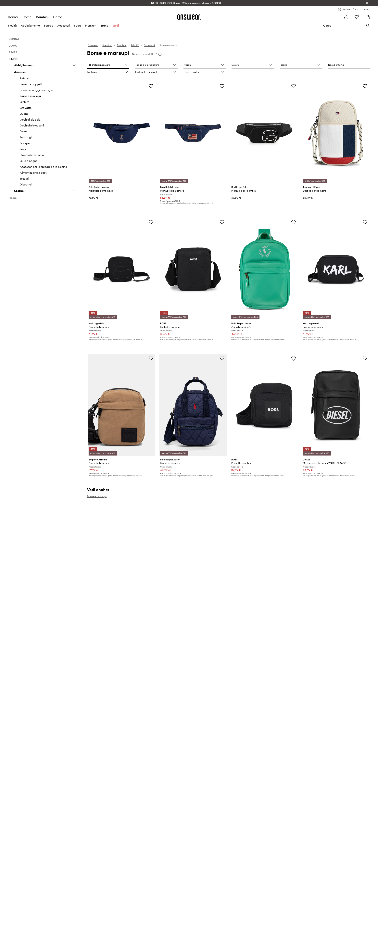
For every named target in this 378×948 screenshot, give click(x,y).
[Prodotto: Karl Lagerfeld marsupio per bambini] (264, 133)
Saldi (115, 25)
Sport (77, 25)
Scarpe (48, 25)
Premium (90, 25)
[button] (108, 65)
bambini (42, 17)
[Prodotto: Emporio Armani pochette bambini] (121, 405)
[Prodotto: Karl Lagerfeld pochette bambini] (121, 269)
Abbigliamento (30, 25)
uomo (27, 17)
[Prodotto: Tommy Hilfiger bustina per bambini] (335, 133)
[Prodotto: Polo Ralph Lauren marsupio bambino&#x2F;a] (121, 133)
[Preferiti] (356, 17)
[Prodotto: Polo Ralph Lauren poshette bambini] (193, 405)
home (57, 17)
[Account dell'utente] (345, 17)
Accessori (63, 25)
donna (13, 17)
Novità (12, 25)
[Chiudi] (367, 3)
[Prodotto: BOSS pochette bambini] (193, 269)
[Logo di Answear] (189, 17)
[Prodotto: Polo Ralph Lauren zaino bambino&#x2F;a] (264, 269)
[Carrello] (367, 17)
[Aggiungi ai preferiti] (151, 86)
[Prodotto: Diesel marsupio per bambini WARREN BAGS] (335, 405)
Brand (104, 25)
